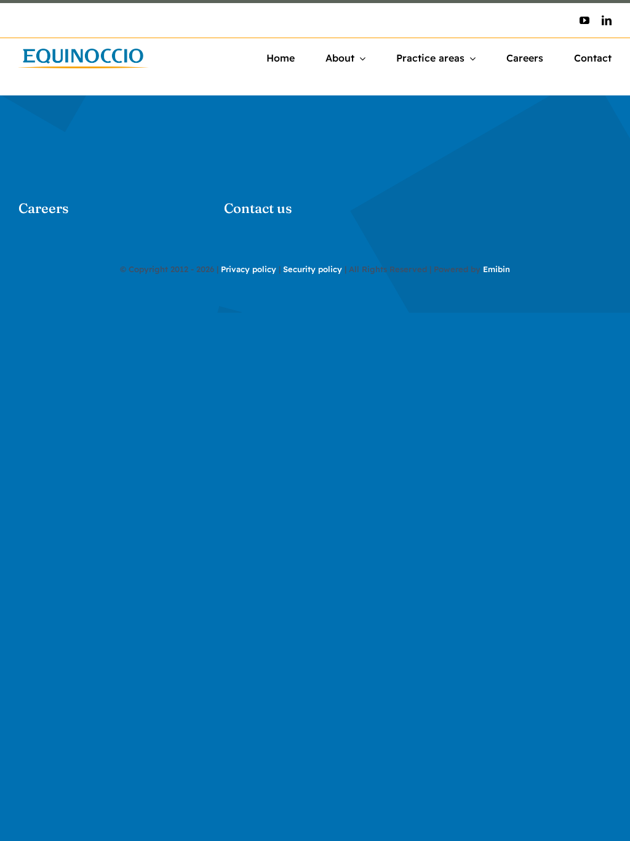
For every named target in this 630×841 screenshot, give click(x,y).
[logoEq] (83, 53)
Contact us (258, 208)
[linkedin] (607, 20)
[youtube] (584, 20)
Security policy (312, 269)
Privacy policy (248, 269)
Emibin (496, 269)
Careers (43, 208)
